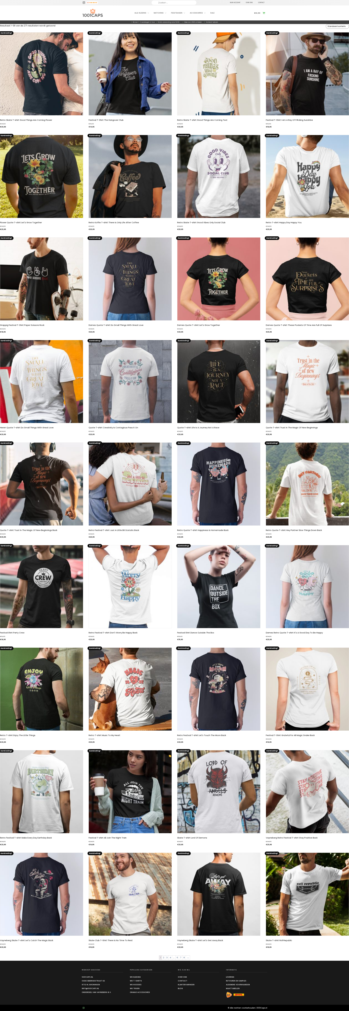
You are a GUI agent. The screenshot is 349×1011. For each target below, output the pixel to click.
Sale (212, 13)
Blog (180, 988)
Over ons (182, 977)
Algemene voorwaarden (238, 984)
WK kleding (135, 977)
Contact (182, 981)
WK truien (135, 988)
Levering (230, 977)
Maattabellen (233, 988)
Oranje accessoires (140, 992)
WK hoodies (136, 984)
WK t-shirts (136, 981)
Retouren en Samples (236, 981)
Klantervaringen (186, 984)
